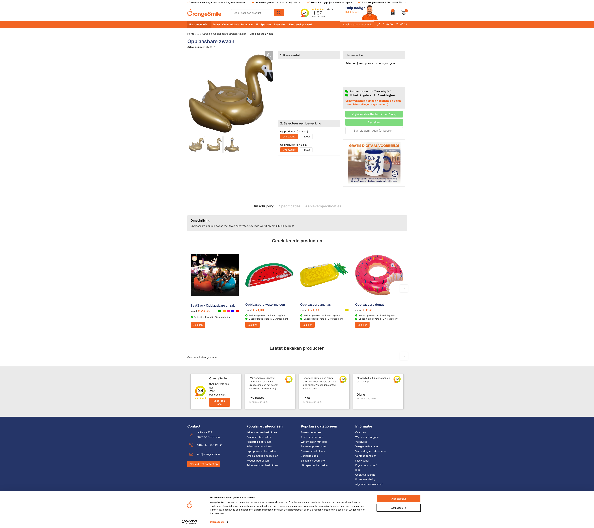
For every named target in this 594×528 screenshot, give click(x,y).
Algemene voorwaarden (369, 484)
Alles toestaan (399, 498)
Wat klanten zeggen (367, 437)
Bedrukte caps (309, 455)
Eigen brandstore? (366, 465)
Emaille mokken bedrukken (262, 455)
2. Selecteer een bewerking (300, 123)
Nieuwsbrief (362, 460)
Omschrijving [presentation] (263, 206)
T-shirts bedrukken (312, 437)
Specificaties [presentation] (290, 206)
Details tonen (217, 522)
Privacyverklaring (365, 479)
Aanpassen (397, 507)
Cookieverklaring (365, 474)
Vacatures (361, 441)
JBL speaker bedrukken (314, 465)
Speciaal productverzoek (357, 24)
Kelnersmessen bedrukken (261, 432)
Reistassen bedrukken (259, 446)
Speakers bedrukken (313, 451)
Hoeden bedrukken (257, 460)
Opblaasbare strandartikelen (229, 33)
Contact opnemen (365, 455)
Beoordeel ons (219, 402)
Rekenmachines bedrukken (262, 465)
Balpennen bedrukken (313, 460)
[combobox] (252, 12)
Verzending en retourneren (370, 451)
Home (190, 33)
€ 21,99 (254, 310)
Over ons (360, 432)
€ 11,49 (364, 310)
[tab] (263, 206)
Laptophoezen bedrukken (261, 451)
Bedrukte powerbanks (314, 446)
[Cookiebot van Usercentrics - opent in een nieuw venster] (189, 522)
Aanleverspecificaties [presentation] (323, 206)
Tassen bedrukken (311, 432)
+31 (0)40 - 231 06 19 (394, 24)
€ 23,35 (200, 311)
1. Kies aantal (290, 55)
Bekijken (198, 324)
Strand (206, 33)
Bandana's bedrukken (258, 437)
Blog (358, 469)
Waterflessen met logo (314, 441)
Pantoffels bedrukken (258, 441)
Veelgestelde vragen (367, 446)
